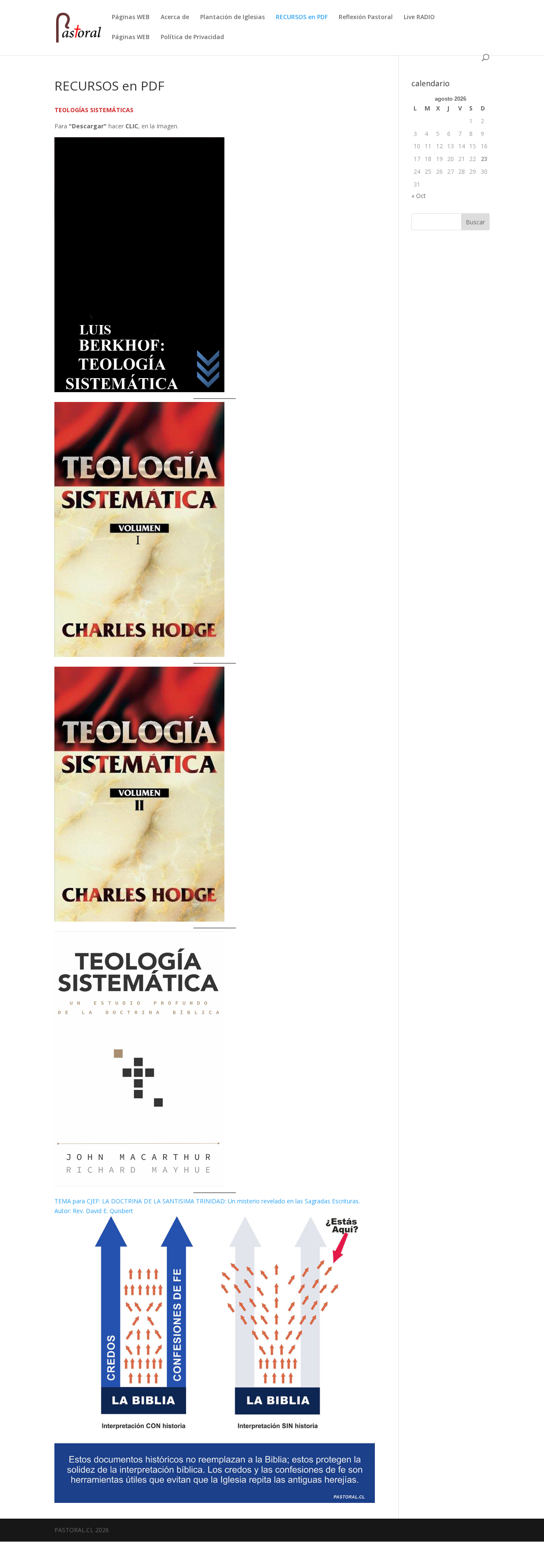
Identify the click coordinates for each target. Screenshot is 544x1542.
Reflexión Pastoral (366, 17)
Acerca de (175, 17)
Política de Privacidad (192, 37)
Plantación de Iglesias (232, 17)
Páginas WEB (131, 17)
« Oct (418, 196)
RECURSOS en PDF (302, 17)
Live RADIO (419, 17)
